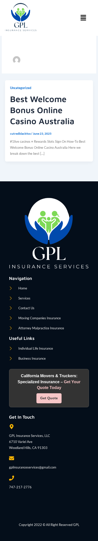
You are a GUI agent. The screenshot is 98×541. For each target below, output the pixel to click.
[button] (83, 18)
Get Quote (49, 398)
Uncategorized (20, 88)
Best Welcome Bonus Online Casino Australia (42, 110)
